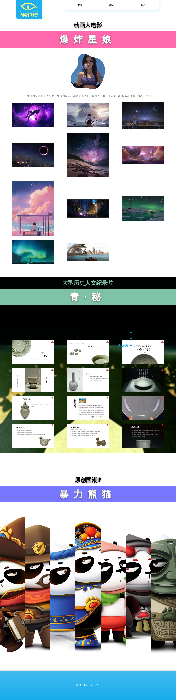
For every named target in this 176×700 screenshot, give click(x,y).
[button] (12, 586)
